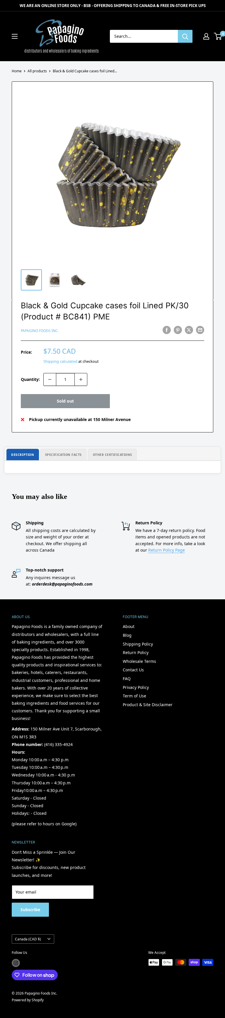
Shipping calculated (60, 361)
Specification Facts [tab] (63, 455)
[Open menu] (15, 36)
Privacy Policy (136, 687)
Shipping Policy (138, 644)
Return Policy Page (166, 550)
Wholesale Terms (139, 661)
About (128, 626)
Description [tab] (22, 455)
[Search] (185, 36)
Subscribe (30, 909)
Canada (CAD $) (28, 939)
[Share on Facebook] (167, 330)
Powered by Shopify (28, 1000)
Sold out (65, 401)
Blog (127, 635)
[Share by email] (200, 330)
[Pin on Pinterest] (178, 330)
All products (37, 71)
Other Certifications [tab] (112, 455)
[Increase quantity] (81, 379)
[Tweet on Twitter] (189, 330)
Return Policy (136, 652)
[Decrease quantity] (50, 379)
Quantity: (30, 379)
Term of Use (134, 696)
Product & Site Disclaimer (148, 704)
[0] (218, 36)
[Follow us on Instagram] (16, 963)
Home (17, 71)
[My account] (206, 36)
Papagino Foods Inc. (40, 330)
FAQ (127, 678)
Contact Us (133, 670)
